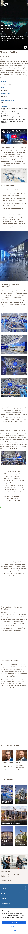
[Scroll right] (26, 776)
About (3, 893)
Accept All (14, 922)
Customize (14, 926)
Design (3, 888)
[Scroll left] (23, 776)
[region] (14, 921)
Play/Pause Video (25, 47)
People (3, 898)
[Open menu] (25, 4)
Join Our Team (5, 880)
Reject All (14, 930)
